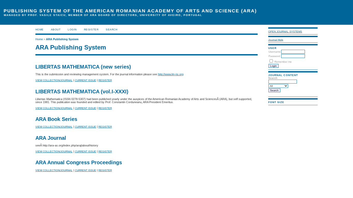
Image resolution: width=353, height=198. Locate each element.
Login (72, 29)
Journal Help (275, 39)
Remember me (283, 61)
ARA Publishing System (62, 39)
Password (274, 56)
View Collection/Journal (54, 80)
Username (274, 51)
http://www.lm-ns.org (170, 74)
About (56, 29)
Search (111, 29)
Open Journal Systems (285, 31)
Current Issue (85, 80)
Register (91, 29)
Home (39, 29)
